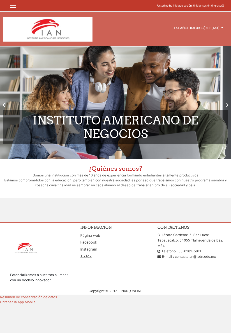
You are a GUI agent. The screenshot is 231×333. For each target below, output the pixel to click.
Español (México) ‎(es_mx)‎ (197, 28)
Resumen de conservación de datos (28, 297)
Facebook (88, 242)
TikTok (86, 256)
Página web (90, 235)
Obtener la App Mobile (18, 302)
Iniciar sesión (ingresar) (208, 5)
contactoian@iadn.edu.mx (195, 257)
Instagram (88, 249)
